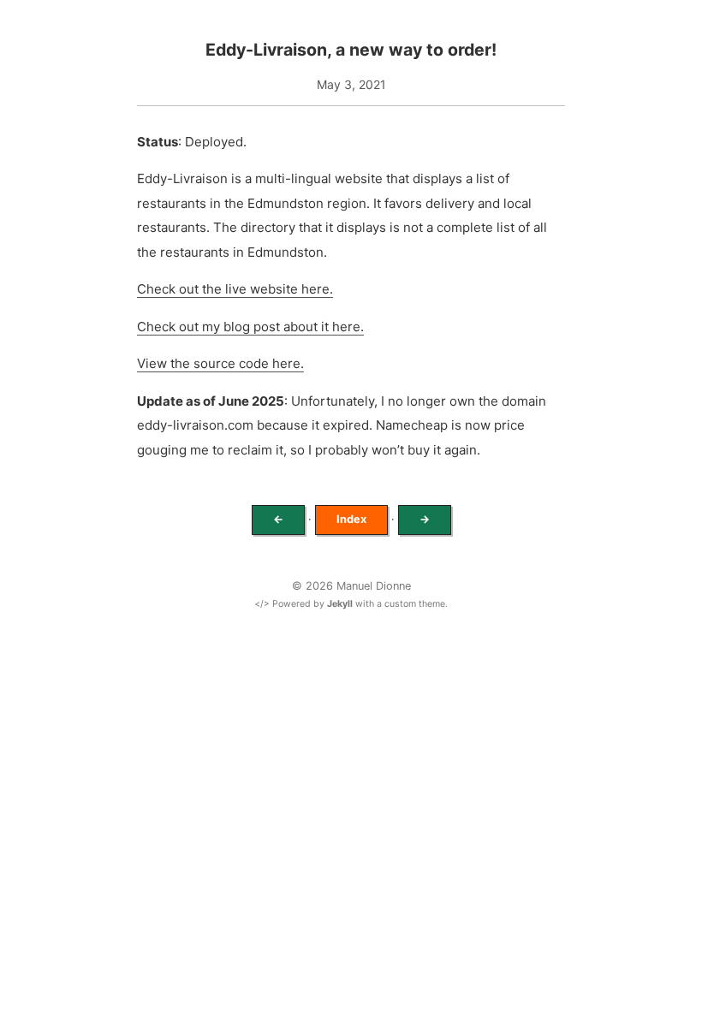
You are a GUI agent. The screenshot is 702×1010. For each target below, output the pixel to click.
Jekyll (340, 603)
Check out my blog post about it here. (250, 326)
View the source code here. (220, 363)
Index (351, 519)
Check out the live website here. (235, 289)
